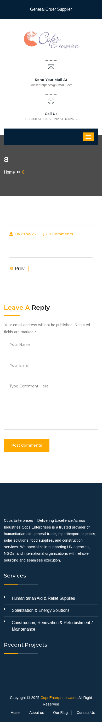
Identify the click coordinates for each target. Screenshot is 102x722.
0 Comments (61, 234)
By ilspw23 (25, 234)
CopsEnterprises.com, (59, 698)
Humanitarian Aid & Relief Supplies (43, 598)
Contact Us (86, 712)
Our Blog (60, 712)
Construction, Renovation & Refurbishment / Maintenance (52, 626)
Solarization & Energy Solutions (41, 610)
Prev (19, 268)
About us (36, 712)
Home (9, 172)
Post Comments (26, 445)
